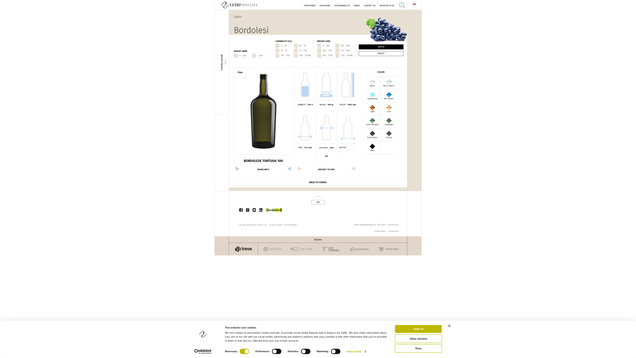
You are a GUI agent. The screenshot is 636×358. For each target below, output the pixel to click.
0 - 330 (242, 55)
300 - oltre (305, 55)
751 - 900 (345, 50)
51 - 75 (284, 50)
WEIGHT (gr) (323, 41)
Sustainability (342, 5)
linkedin (261, 210)
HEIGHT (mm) (240, 51)
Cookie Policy (394, 231)
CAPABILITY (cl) (283, 41)
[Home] (239, 5)
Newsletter (274, 210)
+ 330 (260, 55)
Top (318, 202)
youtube (255, 210)
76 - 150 (303, 50)
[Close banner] (449, 326)
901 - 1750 (328, 55)
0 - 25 (284, 45)
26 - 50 (302, 45)
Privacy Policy (380, 231)
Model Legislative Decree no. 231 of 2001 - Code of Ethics (376, 225)
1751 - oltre (347, 55)
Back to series (318, 182)
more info (263, 169)
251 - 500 (345, 45)
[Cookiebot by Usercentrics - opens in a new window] (202, 351)
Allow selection (418, 338)
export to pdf (326, 169)
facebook (241, 210)
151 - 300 (285, 55)
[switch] (276, 351)
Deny (418, 348)
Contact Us (370, 5)
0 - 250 (326, 45)
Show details (354, 351)
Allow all (418, 329)
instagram (248, 210)
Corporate (310, 5)
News (357, 5)
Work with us (387, 5)
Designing (324, 5)
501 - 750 (327, 50)
